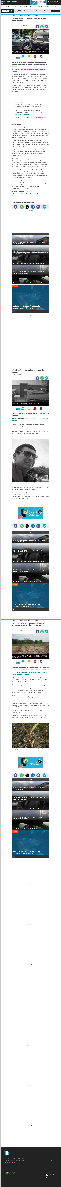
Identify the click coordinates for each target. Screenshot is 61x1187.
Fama (35, 6)
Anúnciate (53, 1160)
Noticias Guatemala (19, 15)
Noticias (15, 6)
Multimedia (7, 1162)
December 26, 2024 (40, 117)
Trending (47, 6)
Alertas (36, 15)
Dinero (25, 6)
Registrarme (14, 1)
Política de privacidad (51, 1164)
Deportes (30, 6)
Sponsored (13, 1162)
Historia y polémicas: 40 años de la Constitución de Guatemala (26, 307)
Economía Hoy (8, 6)
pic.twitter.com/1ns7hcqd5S (23, 114)
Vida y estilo (41, 6)
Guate (20, 6)
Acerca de (53, 1162)
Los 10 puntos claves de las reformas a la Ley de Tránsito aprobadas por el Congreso (29, 193)
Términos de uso (52, 1167)
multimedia (54, 6)
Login (8, 1)
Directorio (53, 1169)
